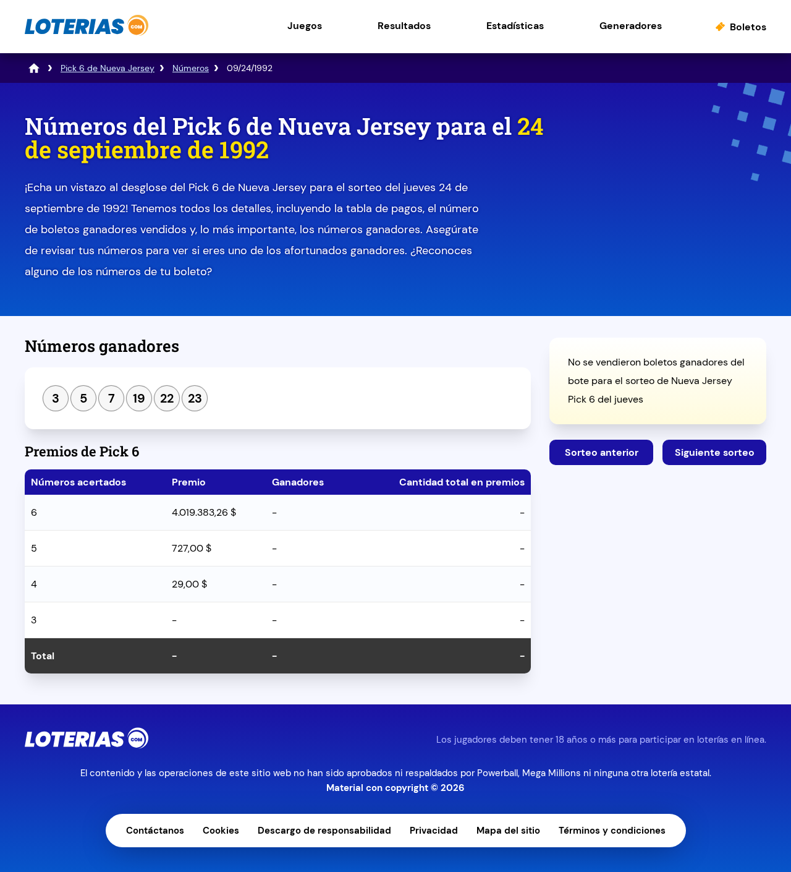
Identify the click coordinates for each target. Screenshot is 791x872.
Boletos (748, 26)
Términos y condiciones (612, 830)
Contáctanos (155, 830)
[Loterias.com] (86, 33)
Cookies (221, 830)
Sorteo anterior (601, 452)
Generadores (630, 25)
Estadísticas (515, 25)
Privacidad (434, 830)
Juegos (304, 25)
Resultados (404, 25)
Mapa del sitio (508, 830)
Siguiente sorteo (715, 452)
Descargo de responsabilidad (324, 830)
